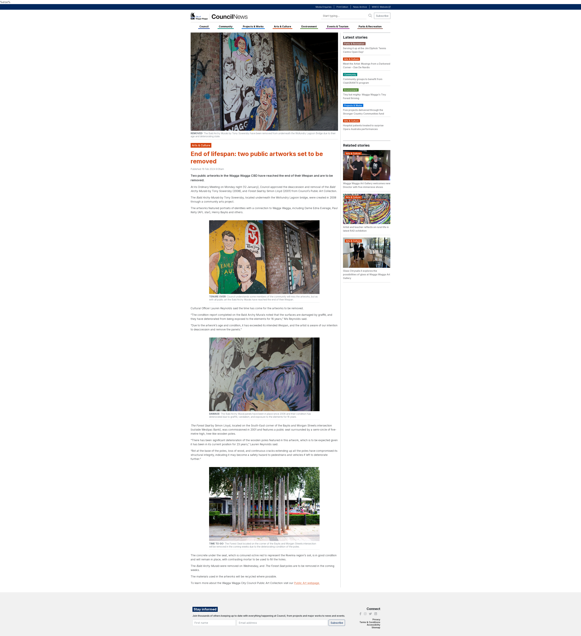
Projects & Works (253, 26)
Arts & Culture (282, 26)
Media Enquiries (324, 7)
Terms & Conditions (369, 622)
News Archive (360, 7)
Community (226, 26)
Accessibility (373, 624)
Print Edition (342, 7)
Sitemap (376, 627)
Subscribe (382, 15)
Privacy (376, 619)
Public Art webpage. (307, 583)
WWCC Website (380, 7)
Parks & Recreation (370, 26)
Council (203, 26)
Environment (309, 26)
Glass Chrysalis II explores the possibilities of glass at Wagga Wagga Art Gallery (366, 274)
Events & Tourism (337, 26)
